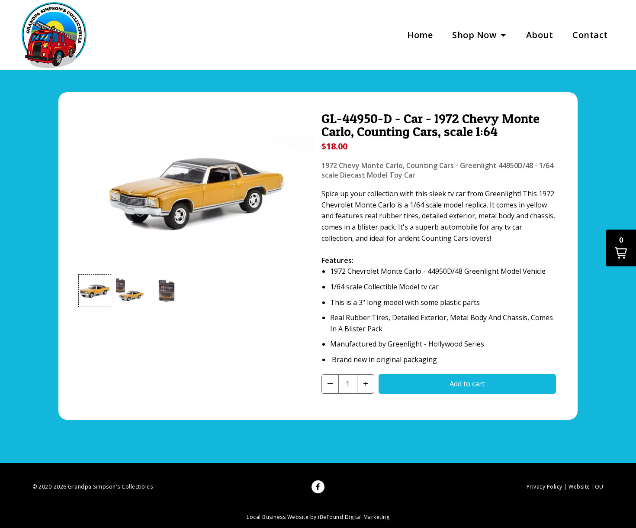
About (539, 35)
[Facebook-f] (318, 486)
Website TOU (586, 486)
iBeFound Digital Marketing (353, 517)
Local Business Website (277, 517)
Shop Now (474, 35)
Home (420, 35)
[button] (94, 290)
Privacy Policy (544, 486)
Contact (590, 35)
